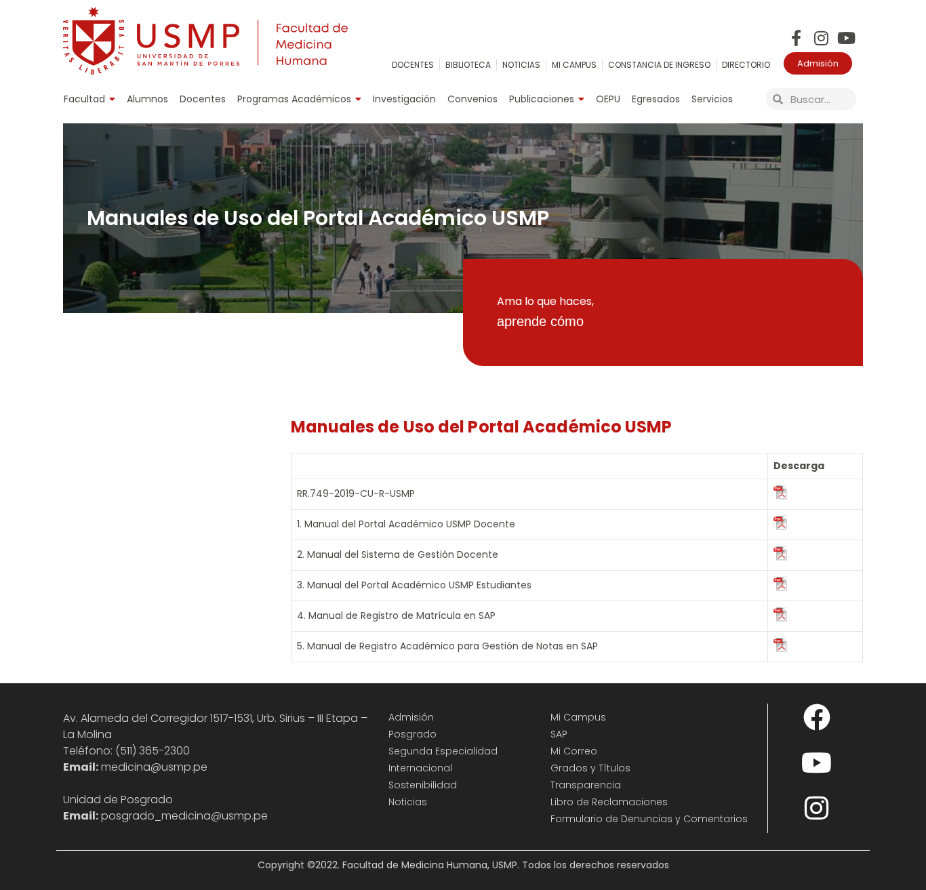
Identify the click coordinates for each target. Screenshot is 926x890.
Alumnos (147, 99)
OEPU (608, 99)
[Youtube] (846, 37)
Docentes (203, 99)
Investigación (404, 99)
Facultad (84, 99)
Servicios (712, 99)
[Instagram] (821, 37)
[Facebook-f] (796, 37)
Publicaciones (541, 99)
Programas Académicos (294, 99)
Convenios (472, 99)
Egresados (656, 99)
